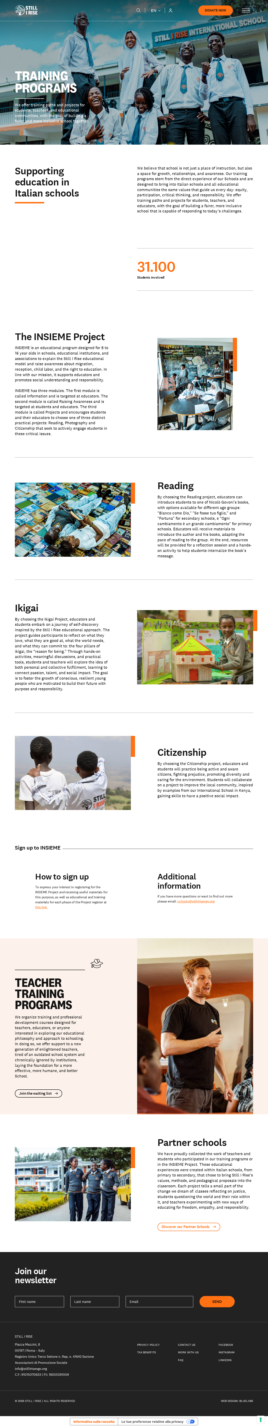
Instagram (226, 1352)
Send (217, 1301)
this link (41, 907)
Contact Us (186, 1345)
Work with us (188, 1352)
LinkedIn (225, 1360)
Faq (180, 1360)
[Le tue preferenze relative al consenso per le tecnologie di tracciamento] (261, 1420)
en (153, 10)
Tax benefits (146, 1352)
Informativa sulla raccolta (94, 1421)
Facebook (226, 1345)
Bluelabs (246, 1401)
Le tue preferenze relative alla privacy (152, 1421)
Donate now (215, 10)
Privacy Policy (148, 1345)
